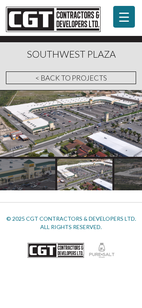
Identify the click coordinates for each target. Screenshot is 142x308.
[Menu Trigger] (124, 17)
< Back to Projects (71, 77)
